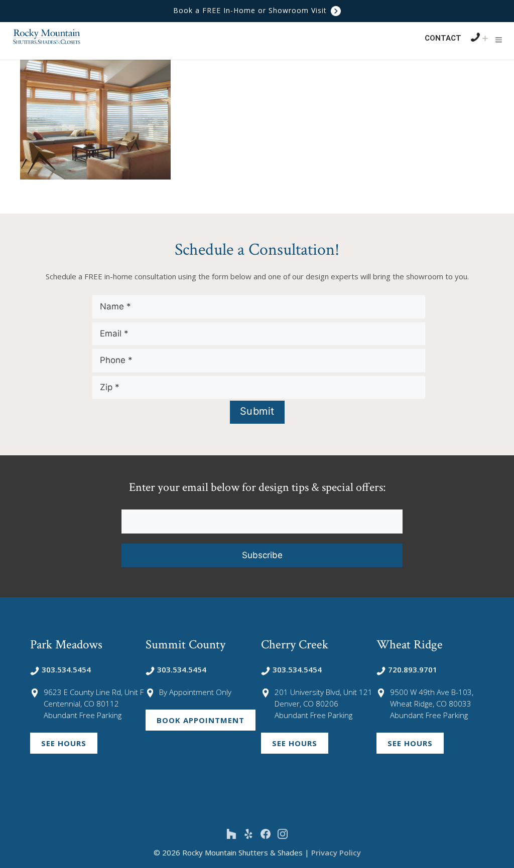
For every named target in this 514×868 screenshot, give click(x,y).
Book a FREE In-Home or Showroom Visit (251, 10)
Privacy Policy (336, 852)
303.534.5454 (66, 669)
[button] (498, 40)
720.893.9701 (412, 669)
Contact (443, 38)
